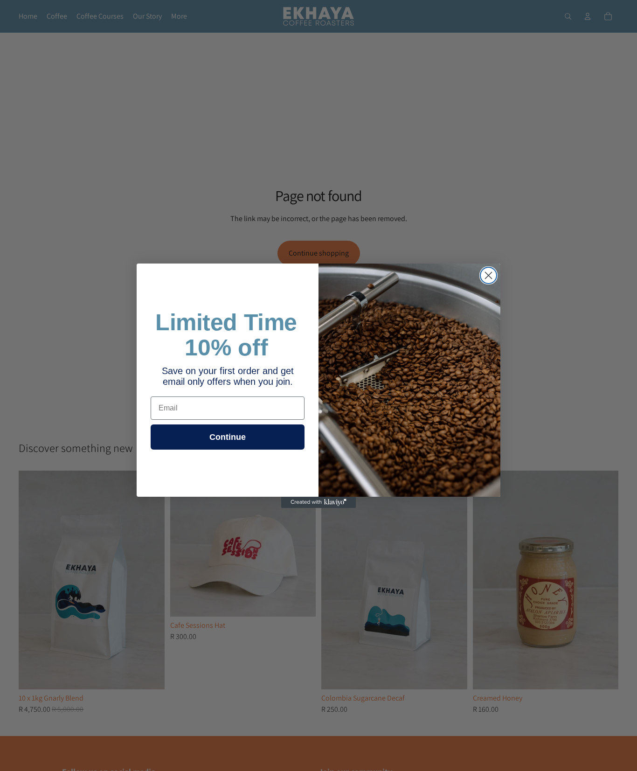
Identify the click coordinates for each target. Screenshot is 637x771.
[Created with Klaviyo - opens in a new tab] (318, 502)
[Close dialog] (488, 275)
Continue (227, 437)
